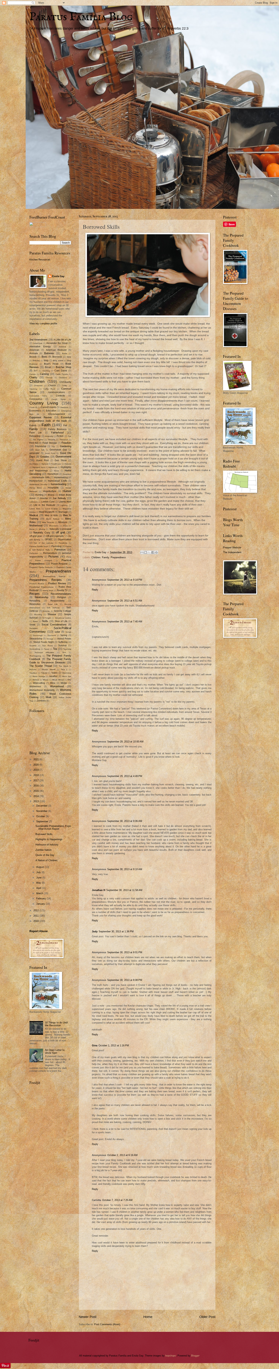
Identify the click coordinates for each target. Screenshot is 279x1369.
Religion (61, 597)
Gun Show (61, 460)
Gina (94, 1045)
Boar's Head (51, 364)
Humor (67, 491)
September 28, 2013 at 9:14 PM (124, 579)
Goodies (44, 456)
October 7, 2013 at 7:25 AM (117, 1200)
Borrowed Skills (44, 834)
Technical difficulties (44, 652)
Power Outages (43, 560)
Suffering (63, 642)
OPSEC (49, 539)
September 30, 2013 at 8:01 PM (124, 952)
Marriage (63, 512)
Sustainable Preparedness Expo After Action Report (53, 827)
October (41, 816)
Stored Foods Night (43, 642)
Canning (44, 374)
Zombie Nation (43, 849)
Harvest (45, 464)
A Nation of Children (46, 860)
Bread (48, 367)
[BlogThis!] (145, 552)
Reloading (34, 601)
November (42, 811)
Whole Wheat (58, 680)
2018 (36, 775)
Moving (42, 529)
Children (95, 557)
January (41, 903)
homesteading (58, 484)
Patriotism (60, 549)
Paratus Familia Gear (38, 546)
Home (147, 1317)
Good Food (50, 453)
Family (105, 557)
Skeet (35, 621)
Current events (48, 407)
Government (63, 456)
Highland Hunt (38, 467)
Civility (64, 386)
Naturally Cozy (41, 532)
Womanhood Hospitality (42, 690)
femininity (49, 436)
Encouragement (56, 414)
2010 (36, 921)
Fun (53, 446)
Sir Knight (46, 618)
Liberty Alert (65, 502)
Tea (55, 648)
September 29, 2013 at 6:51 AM (124, 600)
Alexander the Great (57, 343)
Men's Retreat (52, 519)
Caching (46, 371)
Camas (32, 374)
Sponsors (51, 635)
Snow (32, 625)
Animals (33, 353)
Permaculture (50, 553)
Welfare (35, 680)
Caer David (60, 371)
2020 (36, 764)
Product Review (57, 583)
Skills (45, 621)
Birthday (36, 360)
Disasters (64, 407)
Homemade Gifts (41, 477)
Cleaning (33, 389)
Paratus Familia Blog (81, 17)
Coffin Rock (49, 389)
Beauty (33, 357)
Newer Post (87, 1317)
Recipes (34, 593)
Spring (63, 635)
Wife (69, 680)
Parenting (56, 546)
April (39, 888)
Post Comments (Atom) (107, 1324)
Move (65, 526)
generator (34, 453)
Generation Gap (58, 450)
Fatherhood (57, 432)
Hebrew (68, 464)
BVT (36, 371)
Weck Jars (66, 676)
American (34, 350)
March (40, 893)
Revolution (35, 604)
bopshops (170, 1355)
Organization (64, 539)
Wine (52, 683)
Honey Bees (35, 488)
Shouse (52, 614)
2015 (36, 790)
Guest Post (42, 460)
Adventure (37, 343)
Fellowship (35, 436)
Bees (44, 356)
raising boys (48, 590)
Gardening (65, 446)
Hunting (39, 495)
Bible (69, 357)
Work (48, 697)
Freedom (66, 442)
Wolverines (35, 686)
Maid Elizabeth (46, 512)
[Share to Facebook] (153, 552)
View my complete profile (43, 323)
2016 (36, 785)
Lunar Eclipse (51, 509)
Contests (60, 396)
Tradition (33, 673)
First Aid (33, 443)
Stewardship (35, 639)
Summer (33, 646)
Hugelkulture (49, 491)
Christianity (65, 382)
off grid (60, 532)
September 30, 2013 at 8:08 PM (124, 980)
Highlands (52, 467)
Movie (32, 529)
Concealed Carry (38, 396)
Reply (95, 589)
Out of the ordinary (43, 543)
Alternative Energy (40, 346)
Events (32, 425)
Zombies (41, 701)
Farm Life (35, 433)
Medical (33, 515)
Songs (68, 632)
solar (57, 631)
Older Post (207, 1317)
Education (51, 411)
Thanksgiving (35, 656)
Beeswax (57, 357)
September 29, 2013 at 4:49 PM (124, 776)
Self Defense (53, 608)
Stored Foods (64, 639)
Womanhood (57, 686)
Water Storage (38, 676)
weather (53, 676)
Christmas (38, 386)
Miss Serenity (48, 522)
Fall (65, 425)
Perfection (33, 553)
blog (46, 360)
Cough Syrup (58, 399)
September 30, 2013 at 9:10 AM (124, 869)
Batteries (49, 353)
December (42, 805)
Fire (69, 436)
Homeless (67, 474)
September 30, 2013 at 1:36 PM (116, 931)
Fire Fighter (38, 440)
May (39, 882)
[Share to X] (149, 552)
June (39, 877)
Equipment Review (40, 417)
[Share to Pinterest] (156, 552)
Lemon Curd (47, 502)
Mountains (53, 526)
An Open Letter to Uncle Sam (55, 1051)
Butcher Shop (63, 367)
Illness (51, 495)
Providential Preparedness (41, 587)
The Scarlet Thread (40, 665)
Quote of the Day (44, 855)
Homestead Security (38, 484)
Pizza (68, 557)
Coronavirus (35, 399)
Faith (46, 425)
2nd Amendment (38, 339)
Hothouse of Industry (46, 844)
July (39, 872)
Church (52, 385)
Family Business (57, 429)
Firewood (64, 440)
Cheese (49, 378)
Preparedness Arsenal (54, 576)
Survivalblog (34, 649)
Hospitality (53, 488)
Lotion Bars (34, 509)
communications (56, 392)
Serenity (46, 611)
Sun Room (47, 646)
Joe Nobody (59, 498)
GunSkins (33, 464)
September (42, 821)
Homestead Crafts (57, 481)
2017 (36, 780)
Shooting (38, 614)
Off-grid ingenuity (55, 536)
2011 (36, 915)
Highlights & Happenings (48, 839)
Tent (64, 652)
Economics (35, 411)
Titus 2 (64, 669)
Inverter (44, 498)
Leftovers (33, 502)
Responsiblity (57, 601)
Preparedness (118, 557)
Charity (33, 377)
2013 (36, 801)
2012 (36, 910)
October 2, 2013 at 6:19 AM (122, 1155)
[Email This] (142, 552)
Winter (64, 683)
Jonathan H (98, 890)
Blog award (58, 360)
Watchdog (66, 673)
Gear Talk (40, 450)
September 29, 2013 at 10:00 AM (125, 741)
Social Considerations (54, 624)
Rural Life (53, 604)
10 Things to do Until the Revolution (56, 1024)
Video (54, 673)
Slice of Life (61, 621)
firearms (51, 440)
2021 (36, 759)
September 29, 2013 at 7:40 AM (124, 621)
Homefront (52, 474)
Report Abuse (38, 931)
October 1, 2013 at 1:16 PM (114, 1045)
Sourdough (38, 635)
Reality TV (62, 590)
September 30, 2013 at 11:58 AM (124, 890)
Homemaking (61, 477)
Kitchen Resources (39, 259)
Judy (95, 931)
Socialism (33, 628)
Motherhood (35, 525)
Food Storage (50, 443)
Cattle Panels (62, 374)
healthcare (56, 464)
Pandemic (63, 543)
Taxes (46, 649)
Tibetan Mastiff (48, 669)
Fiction (60, 436)
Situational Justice (63, 618)
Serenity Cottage (62, 611)
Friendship (40, 446)
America (62, 347)
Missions (62, 522)
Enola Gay (58, 276)
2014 (36, 796)
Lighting (64, 505)
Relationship (41, 597)
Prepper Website (232, 547)
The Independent (232, 552)
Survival (62, 645)
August (40, 867)
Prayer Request (59, 564)
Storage (50, 639)
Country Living (43, 403)
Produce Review (36, 584)
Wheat (45, 680)
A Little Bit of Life (62, 340)
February (41, 898)
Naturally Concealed (60, 529)
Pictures (53, 556)
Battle (64, 353)
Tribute (44, 673)
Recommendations (61, 593)
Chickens (63, 378)
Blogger (195, 1355)
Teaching (67, 649)
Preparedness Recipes (45, 579)
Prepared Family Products (41, 567)
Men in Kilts (51, 515)
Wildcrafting (39, 683)
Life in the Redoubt (44, 505)
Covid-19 (33, 407)
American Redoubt (56, 350)
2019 (36, 769)
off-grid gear (35, 536)
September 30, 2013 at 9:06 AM (124, 821)
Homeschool (36, 481)
